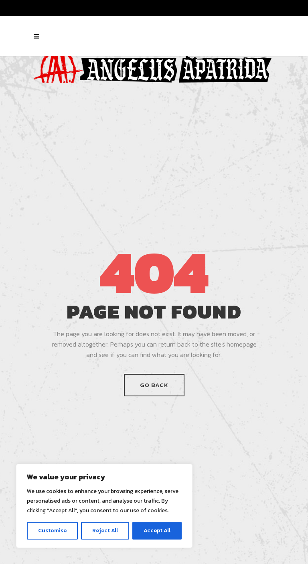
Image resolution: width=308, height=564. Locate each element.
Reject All (105, 530)
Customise (52, 530)
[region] (104, 506)
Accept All (157, 530)
